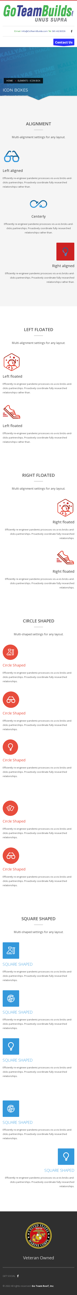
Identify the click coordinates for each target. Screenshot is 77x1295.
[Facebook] (71, 31)
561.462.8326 (58, 31)
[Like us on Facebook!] (18, 1276)
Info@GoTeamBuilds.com (34, 31)
